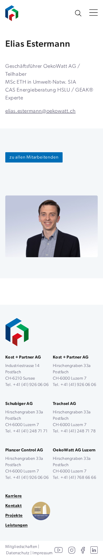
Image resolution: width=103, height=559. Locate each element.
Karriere (13, 496)
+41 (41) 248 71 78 (78, 431)
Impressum (42, 553)
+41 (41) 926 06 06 (31, 385)
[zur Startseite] (11, 10)
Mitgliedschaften (21, 547)
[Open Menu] (93, 13)
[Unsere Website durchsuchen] (78, 13)
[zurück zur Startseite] (17, 332)
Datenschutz (17, 553)
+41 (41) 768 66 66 (78, 478)
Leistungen (16, 525)
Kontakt (13, 506)
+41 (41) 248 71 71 (30, 431)
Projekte (14, 516)
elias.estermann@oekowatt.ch (40, 111)
